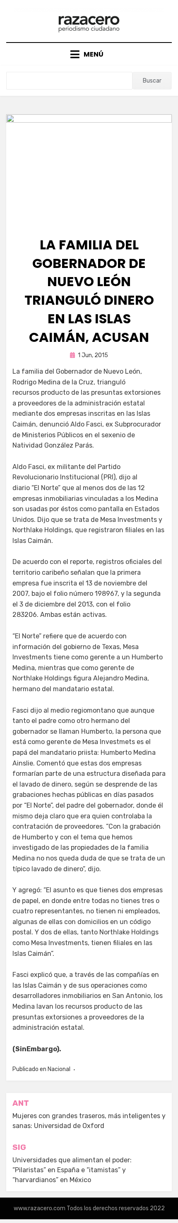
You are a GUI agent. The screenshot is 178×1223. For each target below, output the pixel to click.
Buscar (152, 80)
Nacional (59, 1069)
